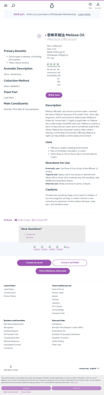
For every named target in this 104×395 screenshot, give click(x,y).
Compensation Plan (11, 338)
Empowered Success (12, 345)
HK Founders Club (11, 334)
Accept (26, 388)
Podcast (55, 299)
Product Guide (57, 293)
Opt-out (76, 388)
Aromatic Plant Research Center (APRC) (67, 327)
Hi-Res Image (23, 220)
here (76, 382)
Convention (8, 348)
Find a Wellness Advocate (52, 271)
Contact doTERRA (70, 262)
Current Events (10, 293)
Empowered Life (58, 331)
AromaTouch (57, 324)
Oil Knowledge (58, 310)
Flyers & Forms (58, 289)
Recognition (8, 327)
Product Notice (10, 296)
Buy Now (55, 95)
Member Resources (11, 341)
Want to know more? (10, 392)
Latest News (9, 289)
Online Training (58, 341)
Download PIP (40, 220)
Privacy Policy (26, 392)
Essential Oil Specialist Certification (66, 334)
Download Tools (58, 313)
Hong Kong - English (87, 368)
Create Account (34, 262)
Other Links (56, 345)
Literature (56, 303)
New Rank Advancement (13, 324)
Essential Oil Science (60, 338)
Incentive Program (11, 331)
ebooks (55, 296)
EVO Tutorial (57, 306)
